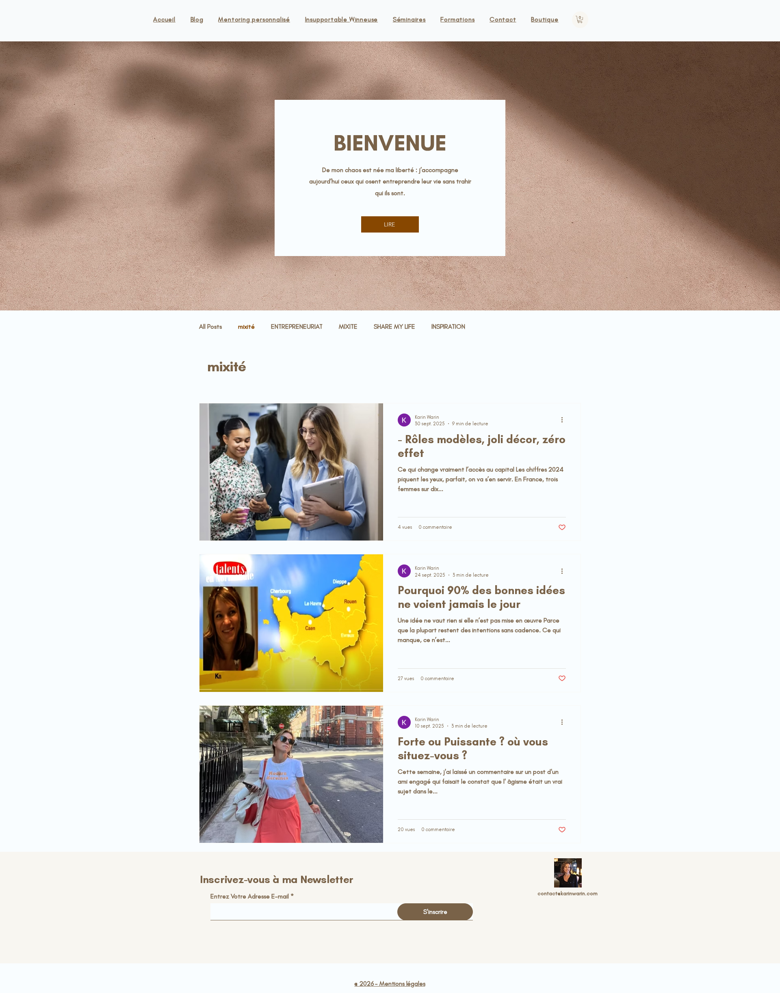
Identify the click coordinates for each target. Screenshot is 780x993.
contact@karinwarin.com (567, 893)
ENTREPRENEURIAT (297, 326)
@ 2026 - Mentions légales (389, 983)
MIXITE (348, 326)
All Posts (210, 326)
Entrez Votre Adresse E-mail (249, 896)
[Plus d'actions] (565, 420)
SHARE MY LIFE (394, 326)
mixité (246, 326)
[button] (580, 19)
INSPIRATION (448, 326)
